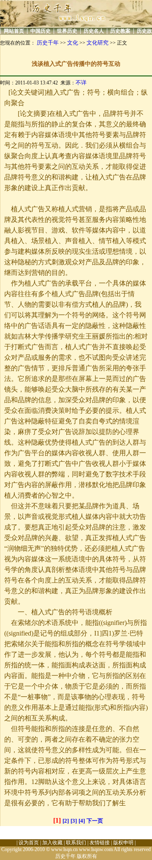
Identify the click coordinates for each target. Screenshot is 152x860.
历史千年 (48, 42)
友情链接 (100, 843)
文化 (72, 42)
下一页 (95, 821)
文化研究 (98, 42)
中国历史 (40, 31)
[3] (74, 821)
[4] (82, 821)
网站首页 (14, 31)
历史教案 (120, 31)
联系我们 (76, 843)
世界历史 (67, 31)
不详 (81, 82)
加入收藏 (52, 843)
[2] (65, 821)
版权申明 (123, 843)
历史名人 (94, 31)
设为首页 (29, 843)
